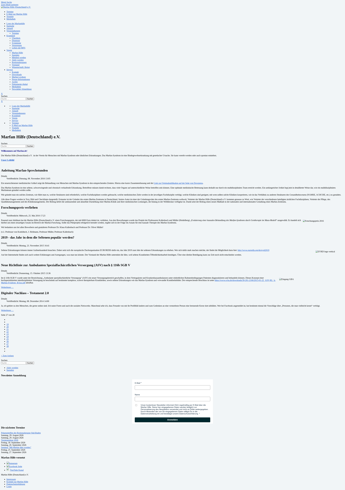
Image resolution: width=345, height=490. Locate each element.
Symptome (16, 43)
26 (7, 341)
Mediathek (16, 87)
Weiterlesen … (7, 287)
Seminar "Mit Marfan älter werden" (16, 447)
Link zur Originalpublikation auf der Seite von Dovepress (178, 183)
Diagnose (16, 40)
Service (9, 70)
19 (7, 324)
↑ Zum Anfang (7, 356)
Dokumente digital (20, 84)
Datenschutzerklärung (15, 484)
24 (7, 336)
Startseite (10, 26)
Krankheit (10, 36)
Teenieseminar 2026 (9, 440)
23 (7, 334)
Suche (9, 2)
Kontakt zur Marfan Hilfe (17, 482)
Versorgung (17, 45)
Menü (4, 2)
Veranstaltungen (13, 31)
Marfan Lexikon (19, 77)
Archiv (15, 82)
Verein (9, 50)
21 (7, 329)
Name (137, 395)
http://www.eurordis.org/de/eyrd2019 (253, 250)
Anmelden (172, 420)
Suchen (4, 96)
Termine (15, 33)
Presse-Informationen (21, 79)
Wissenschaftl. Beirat (21, 67)
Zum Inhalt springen (9, 5)
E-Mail (137, 383)
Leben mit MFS (18, 48)
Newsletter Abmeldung (22, 89)
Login (9, 486)
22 (7, 332)
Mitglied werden (19, 57)
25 (7, 339)
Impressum (11, 479)
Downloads (17, 74)
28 (7, 346)
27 (7, 344)
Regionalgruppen (19, 62)
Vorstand (15, 65)
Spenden (15, 55)
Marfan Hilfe (17, 53)
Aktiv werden (18, 60)
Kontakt (15, 72)
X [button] (2, 101)
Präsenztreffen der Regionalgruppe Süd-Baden (21, 433)
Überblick (16, 38)
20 (7, 327)
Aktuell (9, 28)
